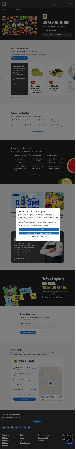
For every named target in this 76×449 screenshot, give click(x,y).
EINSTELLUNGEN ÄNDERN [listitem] (37, 236)
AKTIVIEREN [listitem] (38, 229)
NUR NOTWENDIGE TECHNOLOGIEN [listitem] (39, 233)
